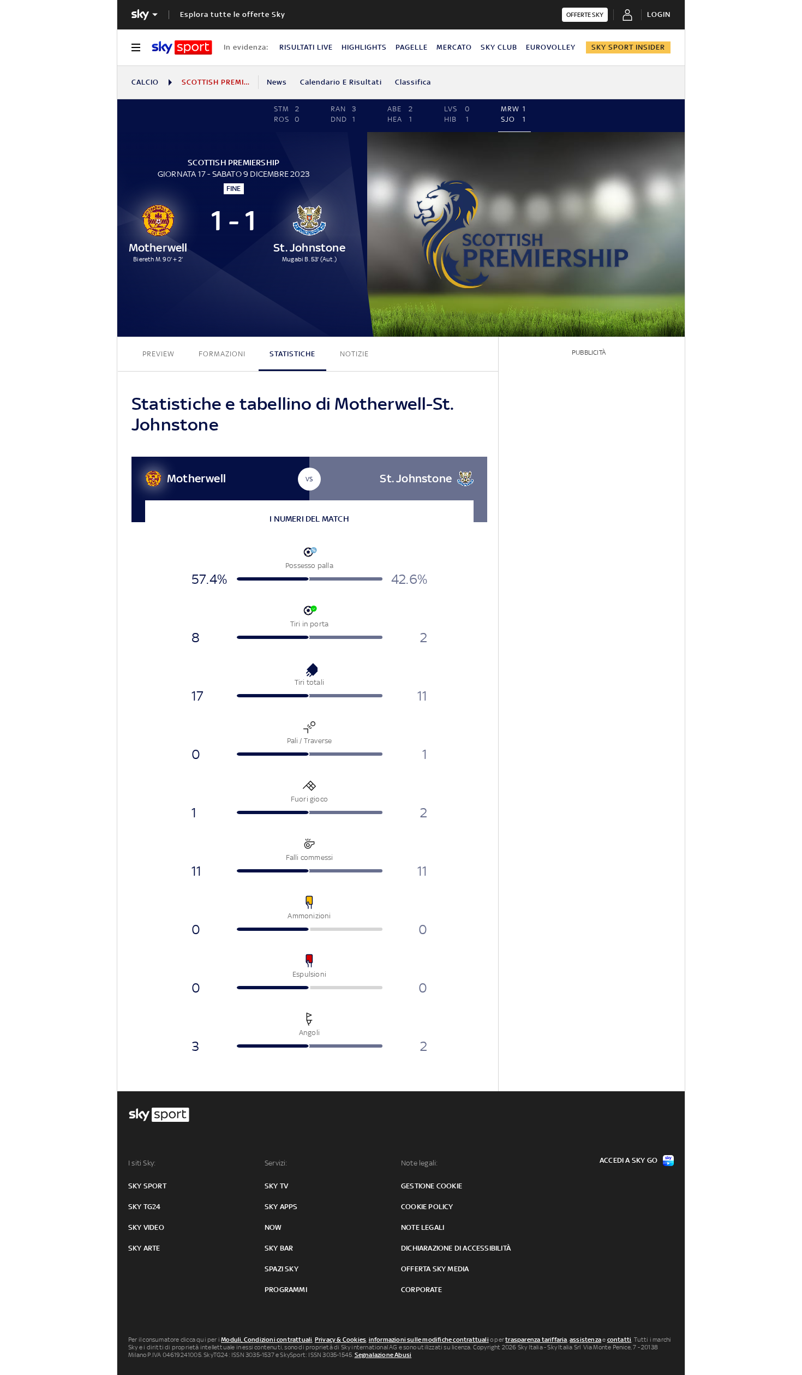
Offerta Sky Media (435, 1269)
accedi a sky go (628, 1160)
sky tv (276, 1186)
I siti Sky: (141, 1163)
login (659, 14)
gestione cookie (431, 1186)
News (277, 82)
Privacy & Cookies (340, 1339)
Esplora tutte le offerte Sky (232, 14)
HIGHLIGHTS (364, 47)
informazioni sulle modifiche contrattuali (429, 1339)
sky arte (144, 1248)
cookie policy (427, 1207)
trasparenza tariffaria (536, 1339)
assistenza (585, 1339)
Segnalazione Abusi (383, 1355)
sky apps (281, 1207)
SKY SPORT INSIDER (628, 47)
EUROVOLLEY (551, 47)
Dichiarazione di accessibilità (456, 1248)
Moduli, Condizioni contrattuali (266, 1339)
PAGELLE (412, 47)
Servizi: (276, 1163)
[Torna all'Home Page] (182, 47)
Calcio (145, 82)
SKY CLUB (499, 47)
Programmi (286, 1290)
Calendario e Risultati (341, 82)
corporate (421, 1290)
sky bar (279, 1248)
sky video (146, 1227)
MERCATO (454, 47)
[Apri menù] (135, 47)
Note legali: (419, 1163)
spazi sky (281, 1269)
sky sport (147, 1186)
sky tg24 (144, 1207)
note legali (422, 1227)
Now (273, 1227)
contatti (619, 1339)
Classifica (413, 82)
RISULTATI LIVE (306, 47)
